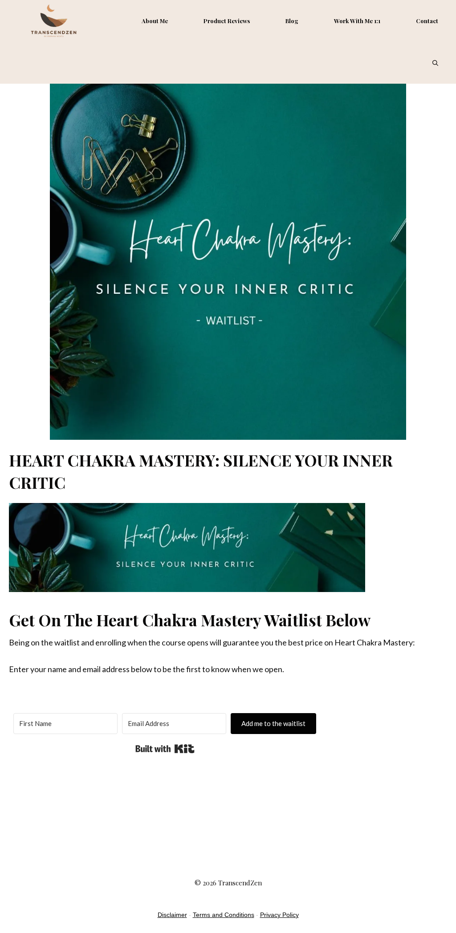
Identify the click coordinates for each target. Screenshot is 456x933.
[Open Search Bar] (435, 63)
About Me (155, 20)
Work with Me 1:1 (357, 20)
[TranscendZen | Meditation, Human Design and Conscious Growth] (53, 21)
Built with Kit (165, 749)
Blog (291, 20)
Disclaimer (172, 914)
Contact (427, 20)
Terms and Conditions (223, 914)
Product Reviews (227, 20)
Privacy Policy (279, 914)
